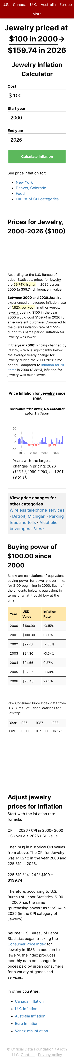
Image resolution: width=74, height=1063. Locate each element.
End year (15, 130)
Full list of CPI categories (37, 199)
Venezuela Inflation (31, 1031)
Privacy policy (50, 1055)
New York (24, 182)
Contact (28, 1055)
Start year (16, 108)
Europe (65, 4)
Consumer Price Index (27, 944)
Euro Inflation (26, 1023)
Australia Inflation (30, 1016)
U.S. (5, 4)
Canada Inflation (29, 1001)
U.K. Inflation (26, 1009)
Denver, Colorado (31, 188)
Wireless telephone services (37, 510)
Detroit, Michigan (28, 516)
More (37, 14)
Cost (12, 86)
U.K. (33, 4)
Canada (19, 4)
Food (20, 193)
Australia (48, 4)
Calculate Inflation (37, 157)
